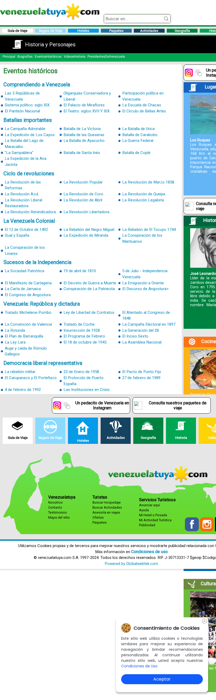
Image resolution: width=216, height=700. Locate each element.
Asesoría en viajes (106, 512)
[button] (192, 529)
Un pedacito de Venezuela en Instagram (102, 405)
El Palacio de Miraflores (84, 105)
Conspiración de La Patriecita (89, 288)
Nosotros (55, 502)
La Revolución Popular (83, 182)
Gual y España (17, 235)
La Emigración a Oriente (143, 283)
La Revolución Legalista (143, 200)
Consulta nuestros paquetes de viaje (178, 405)
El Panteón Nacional (22, 111)
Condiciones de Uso (139, 666)
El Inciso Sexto (135, 336)
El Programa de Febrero (84, 336)
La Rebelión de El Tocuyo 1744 (149, 229)
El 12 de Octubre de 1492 (26, 229)
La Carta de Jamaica (23, 288)
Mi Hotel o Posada (153, 515)
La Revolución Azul (21, 194)
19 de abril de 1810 (79, 271)
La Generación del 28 (140, 330)
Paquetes (99, 522)
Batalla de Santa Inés (81, 152)
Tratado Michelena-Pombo (28, 312)
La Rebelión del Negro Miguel (88, 229)
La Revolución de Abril (82, 200)
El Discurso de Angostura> (145, 288)
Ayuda (144, 510)
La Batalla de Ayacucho (84, 140)
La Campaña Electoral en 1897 (148, 324)
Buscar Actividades (107, 507)
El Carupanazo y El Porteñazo (31, 377)
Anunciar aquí (149, 505)
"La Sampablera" (19, 152)
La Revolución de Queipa (143, 194)
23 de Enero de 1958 (81, 371)
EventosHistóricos (48, 56)
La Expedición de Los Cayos (30, 134)
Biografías (25, 56)
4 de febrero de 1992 (23, 389)
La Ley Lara (15, 342)
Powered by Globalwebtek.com (131, 563)
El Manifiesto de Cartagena (28, 283)
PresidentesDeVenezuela (106, 56)
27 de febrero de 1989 (141, 377)
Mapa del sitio (59, 517)
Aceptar (162, 679)
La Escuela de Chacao (141, 105)
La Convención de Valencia (28, 324)
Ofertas (98, 517)
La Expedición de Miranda (85, 235)
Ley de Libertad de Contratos (88, 312)
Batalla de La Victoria (82, 128)
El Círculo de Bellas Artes (144, 111)
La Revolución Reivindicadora (30, 212)
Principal (9, 56)
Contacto (55, 507)
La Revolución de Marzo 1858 (148, 182)
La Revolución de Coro (83, 194)
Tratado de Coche (79, 324)
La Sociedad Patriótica (24, 271)
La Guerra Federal (137, 140)
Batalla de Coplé (136, 152)
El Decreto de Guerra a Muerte (89, 283)
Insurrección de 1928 (81, 330)
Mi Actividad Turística (155, 520)
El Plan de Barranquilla (24, 336)
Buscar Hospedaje (106, 502)
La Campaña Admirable (25, 128)
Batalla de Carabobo (140, 134)
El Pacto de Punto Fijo (141, 371)
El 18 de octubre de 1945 (84, 342)
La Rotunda (15, 330)
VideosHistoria (74, 56)
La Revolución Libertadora (86, 212)
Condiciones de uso (149, 551)
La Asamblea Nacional (141, 342)
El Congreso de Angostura (28, 294)
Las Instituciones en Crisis (86, 389)
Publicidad (147, 525)
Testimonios (57, 512)
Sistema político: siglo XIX (27, 105)
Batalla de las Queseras (83, 134)
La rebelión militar (20, 371)
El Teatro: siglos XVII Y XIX (86, 111)
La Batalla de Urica (138, 128)
